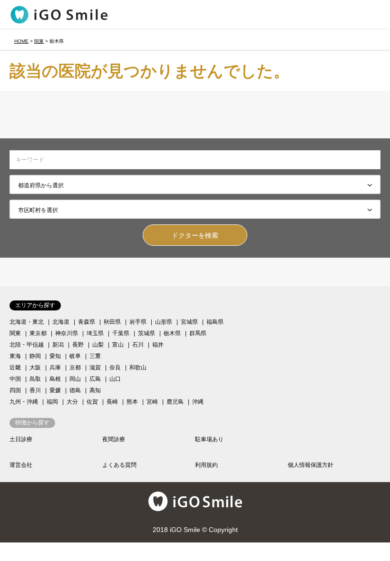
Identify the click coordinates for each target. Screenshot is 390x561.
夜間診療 (113, 439)
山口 (115, 379)
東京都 (38, 333)
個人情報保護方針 (310, 465)
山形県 (163, 322)
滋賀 (95, 367)
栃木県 (172, 333)
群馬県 (197, 333)
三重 (95, 356)
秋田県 (112, 322)
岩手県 (137, 322)
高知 (95, 390)
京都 (75, 367)
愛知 (55, 356)
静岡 (35, 356)
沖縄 (198, 401)
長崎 (112, 401)
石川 (138, 344)
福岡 (52, 401)
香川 (35, 390)
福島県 (215, 322)
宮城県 (189, 322)
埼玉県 (95, 333)
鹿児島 (175, 401)
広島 (95, 379)
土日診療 (21, 439)
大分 (72, 401)
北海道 (60, 322)
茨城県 (146, 333)
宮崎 (152, 401)
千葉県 (120, 333)
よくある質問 (119, 465)
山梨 (98, 344)
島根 (55, 379)
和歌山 (137, 367)
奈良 (115, 367)
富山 (118, 344)
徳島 (75, 390)
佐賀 (92, 401)
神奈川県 (66, 333)
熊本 (132, 401)
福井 (158, 344)
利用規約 (206, 465)
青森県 (86, 322)
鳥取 (35, 379)
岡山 (75, 379)
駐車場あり (209, 439)
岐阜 (75, 356)
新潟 (58, 344)
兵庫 (55, 367)
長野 (78, 344)
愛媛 (55, 390)
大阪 (35, 367)
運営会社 (21, 465)
